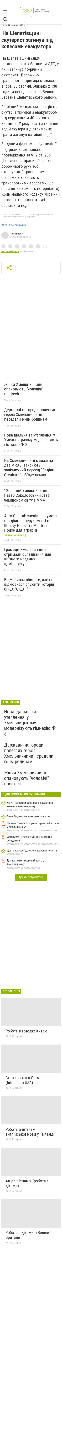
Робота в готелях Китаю (26, 1031)
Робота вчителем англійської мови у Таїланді (30, 1132)
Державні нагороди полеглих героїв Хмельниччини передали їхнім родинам (30, 414)
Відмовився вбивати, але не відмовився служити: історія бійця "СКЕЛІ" (29, 584)
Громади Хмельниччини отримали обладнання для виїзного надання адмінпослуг (27, 556)
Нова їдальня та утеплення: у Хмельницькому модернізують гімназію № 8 (31, 440)
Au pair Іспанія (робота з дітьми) (27, 1183)
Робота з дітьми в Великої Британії (28, 1235)
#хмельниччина (17, 225)
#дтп (4, 225)
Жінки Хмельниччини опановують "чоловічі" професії (24, 389)
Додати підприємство (31, 877)
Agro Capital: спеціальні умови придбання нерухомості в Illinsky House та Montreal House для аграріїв (31, 523)
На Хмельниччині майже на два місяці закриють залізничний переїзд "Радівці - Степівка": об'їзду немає (31, 467)
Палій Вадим (16, 233)
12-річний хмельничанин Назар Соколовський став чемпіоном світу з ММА (27, 495)
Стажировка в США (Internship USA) (22, 1080)
